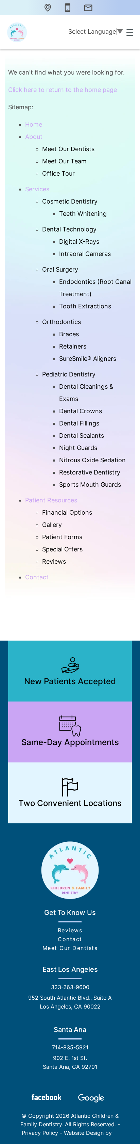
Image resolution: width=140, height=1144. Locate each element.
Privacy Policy (40, 1132)
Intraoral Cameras (85, 253)
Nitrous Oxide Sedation (92, 460)
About (33, 136)
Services (37, 189)
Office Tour (58, 173)
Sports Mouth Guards (90, 484)
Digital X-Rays (79, 241)
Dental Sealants (81, 435)
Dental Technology (69, 229)
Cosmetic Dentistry (70, 201)
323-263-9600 (70, 987)
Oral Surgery (60, 269)
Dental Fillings (79, 423)
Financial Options (67, 512)
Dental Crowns (80, 411)
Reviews (54, 561)
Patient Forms (62, 537)
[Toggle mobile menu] (130, 32)
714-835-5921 (70, 1047)
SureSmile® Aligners (87, 358)
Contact (37, 577)
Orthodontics (61, 321)
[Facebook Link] (46, 1097)
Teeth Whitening (83, 213)
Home (33, 124)
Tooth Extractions (85, 306)
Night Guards (78, 447)
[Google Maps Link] (91, 1098)
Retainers (72, 346)
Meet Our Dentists (68, 148)
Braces (69, 334)
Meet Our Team (64, 161)
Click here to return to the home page (62, 89)
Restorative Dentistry (89, 472)
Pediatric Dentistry (68, 374)
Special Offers (62, 549)
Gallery (52, 524)
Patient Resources (51, 500)
